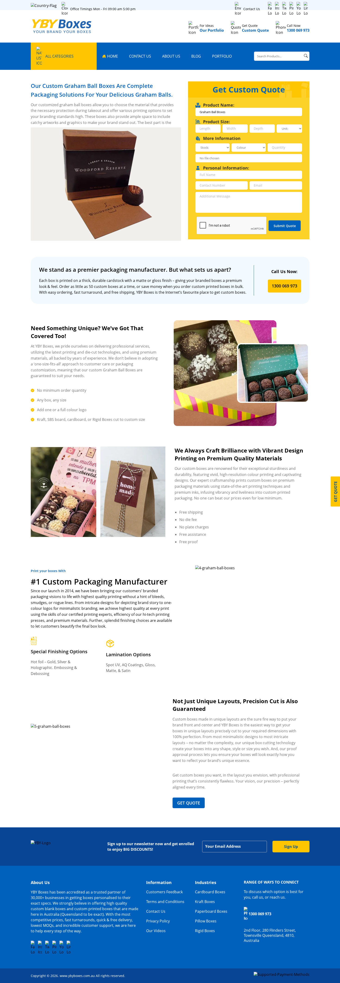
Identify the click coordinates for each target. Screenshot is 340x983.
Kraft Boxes (205, 901)
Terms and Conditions (165, 901)
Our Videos (156, 930)
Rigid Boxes (205, 930)
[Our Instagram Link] (277, 9)
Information (159, 882)
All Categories (59, 56)
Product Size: (216, 121)
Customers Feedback (164, 891)
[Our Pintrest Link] (291, 9)
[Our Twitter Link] (284, 9)
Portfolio (222, 56)
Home (112, 56)
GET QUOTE (188, 803)
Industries (205, 882)
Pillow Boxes (205, 921)
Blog (196, 56)
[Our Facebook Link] (33, 948)
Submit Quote (285, 226)
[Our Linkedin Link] (306, 9)
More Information (222, 138)
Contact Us (251, 9)
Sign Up (291, 846)
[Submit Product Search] (305, 56)
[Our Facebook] (270, 9)
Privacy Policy (158, 921)
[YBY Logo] (62, 26)
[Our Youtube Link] (299, 9)
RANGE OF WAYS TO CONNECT (271, 882)
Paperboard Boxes (211, 911)
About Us (171, 56)
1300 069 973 (284, 286)
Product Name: (218, 105)
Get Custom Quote (249, 89)
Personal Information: (226, 168)
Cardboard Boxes (210, 891)
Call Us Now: (284, 271)
